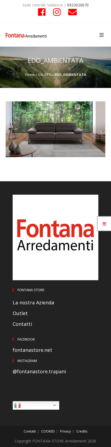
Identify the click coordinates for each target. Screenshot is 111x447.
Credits (81, 431)
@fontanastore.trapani (39, 371)
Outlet (20, 313)
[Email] (70, 12)
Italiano (28, 405)
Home (30, 74)
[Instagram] (56, 12)
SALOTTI (44, 74)
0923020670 (78, 5)
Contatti (22, 324)
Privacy (65, 431)
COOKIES (48, 431)
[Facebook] (41, 12)
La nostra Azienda (33, 302)
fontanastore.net (32, 350)
